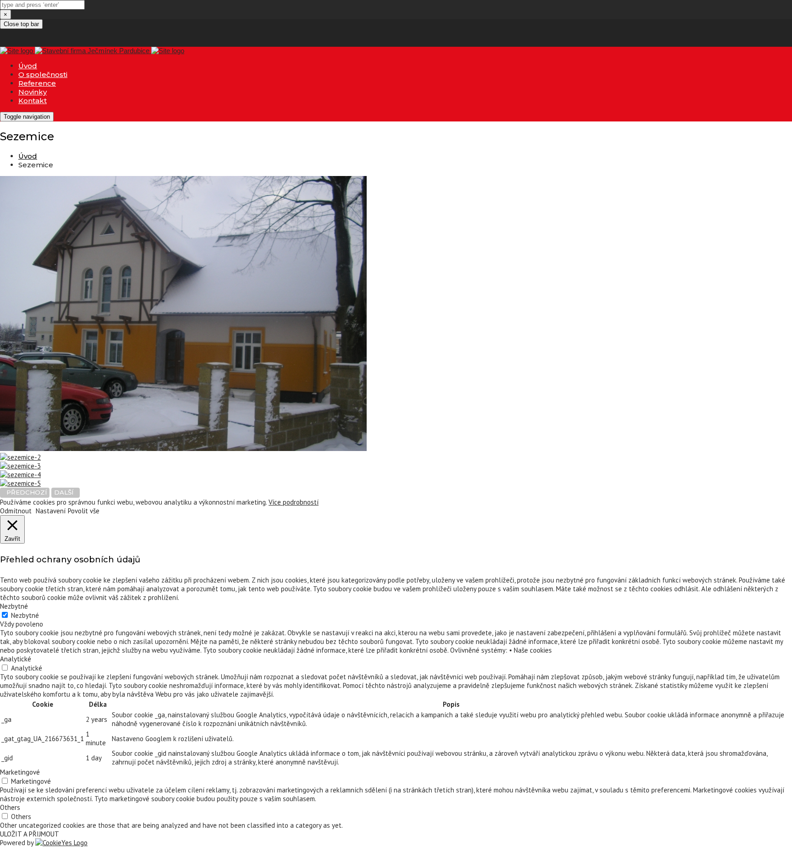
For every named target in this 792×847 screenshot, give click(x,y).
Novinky (32, 92)
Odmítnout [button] (16, 510)
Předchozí (25, 492)
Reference (37, 83)
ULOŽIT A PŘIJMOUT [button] (29, 834)
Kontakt (32, 100)
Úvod (27, 65)
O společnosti (42, 74)
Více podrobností (294, 502)
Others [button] (10, 807)
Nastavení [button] (51, 510)
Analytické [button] (15, 658)
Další (65, 492)
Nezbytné (25, 615)
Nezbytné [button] (14, 606)
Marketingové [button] (20, 772)
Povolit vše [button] (83, 510)
